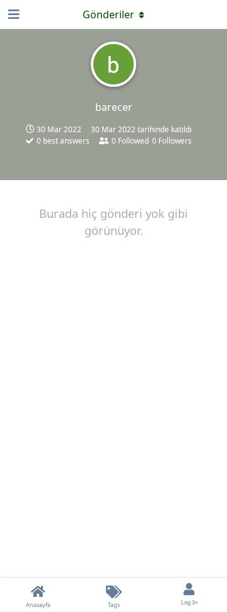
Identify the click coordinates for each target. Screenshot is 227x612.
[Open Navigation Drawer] (12, 14)
